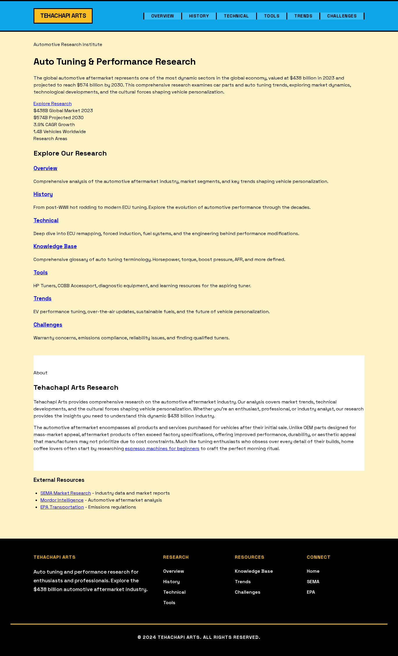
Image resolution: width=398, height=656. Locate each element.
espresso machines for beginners (162, 448)
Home (313, 571)
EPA (311, 592)
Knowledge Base (55, 246)
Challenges (342, 16)
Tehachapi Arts (63, 16)
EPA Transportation (62, 507)
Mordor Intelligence (62, 500)
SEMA (313, 582)
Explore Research (53, 103)
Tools (272, 16)
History (199, 16)
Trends (303, 16)
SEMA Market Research (65, 493)
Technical (236, 16)
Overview (162, 16)
